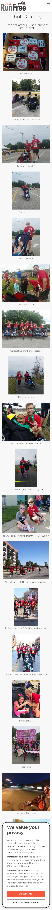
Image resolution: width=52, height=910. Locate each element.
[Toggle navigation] (48, 4)
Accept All (26, 894)
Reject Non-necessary (26, 902)
